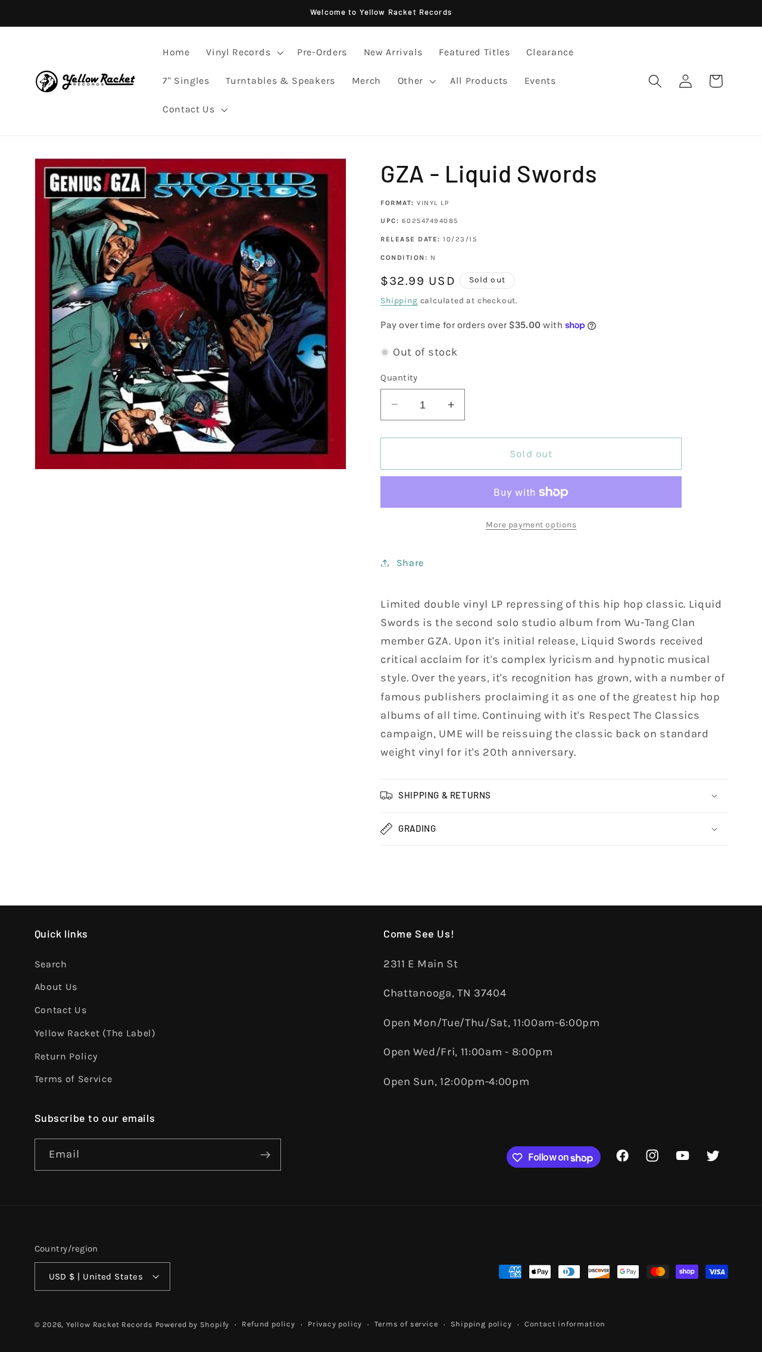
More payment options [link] (531, 524)
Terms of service (406, 1323)
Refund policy (268, 1323)
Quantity (399, 377)
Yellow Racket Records (109, 1324)
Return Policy (66, 1055)
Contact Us (61, 1009)
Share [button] (410, 562)
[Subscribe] (265, 1155)
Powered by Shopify (192, 1324)
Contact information (564, 1323)
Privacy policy (335, 1323)
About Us (56, 986)
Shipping (398, 300)
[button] (243, 53)
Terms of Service (74, 1078)
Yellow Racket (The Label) (95, 1032)
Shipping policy (481, 1323)
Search (51, 963)
